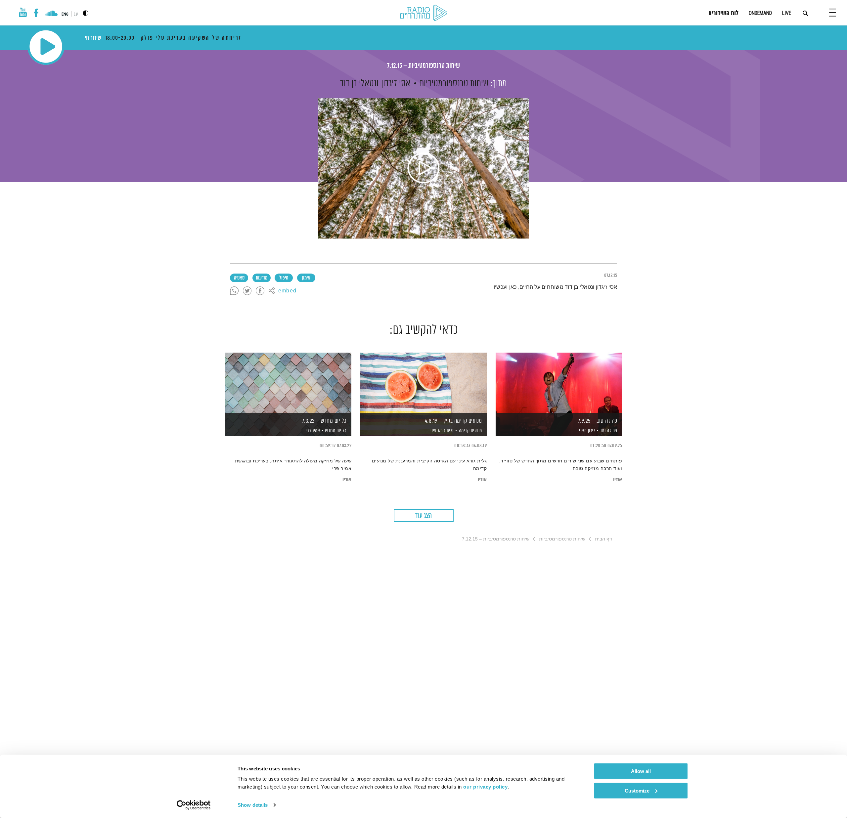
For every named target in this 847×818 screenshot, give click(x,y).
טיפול (283, 278)
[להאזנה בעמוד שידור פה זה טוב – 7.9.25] (559, 383)
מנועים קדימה (470, 431)
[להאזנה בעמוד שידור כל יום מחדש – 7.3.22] (288, 383)
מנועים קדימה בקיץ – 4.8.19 (453, 421)
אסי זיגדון (395, 83)
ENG (65, 14)
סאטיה (239, 278)
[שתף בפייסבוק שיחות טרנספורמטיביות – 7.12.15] (260, 291)
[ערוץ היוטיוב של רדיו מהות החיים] (23, 12)
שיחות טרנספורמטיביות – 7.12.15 (423, 66)
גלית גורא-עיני (441, 431)
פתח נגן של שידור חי (45, 46)
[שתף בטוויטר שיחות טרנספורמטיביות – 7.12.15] (247, 291)
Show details (253, 805)
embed (287, 291)
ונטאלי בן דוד (359, 83)
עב (76, 14)
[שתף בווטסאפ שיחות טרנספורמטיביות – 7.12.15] (234, 291)
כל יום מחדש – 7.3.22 (324, 421)
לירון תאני (586, 431)
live (786, 13)
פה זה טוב (608, 431)
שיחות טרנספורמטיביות (454, 83)
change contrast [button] (85, 13)
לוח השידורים (723, 14)
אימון (306, 278)
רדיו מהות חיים (423, 13)
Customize (637, 790)
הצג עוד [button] (423, 516)
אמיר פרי (312, 431)
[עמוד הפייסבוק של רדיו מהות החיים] (36, 13)
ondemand (760, 13)
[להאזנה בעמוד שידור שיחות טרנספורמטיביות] (423, 168)
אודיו (617, 480)
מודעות (261, 278)
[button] (832, 13)
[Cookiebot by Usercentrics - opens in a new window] (194, 805)
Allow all (641, 771)
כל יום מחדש (336, 431)
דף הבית (603, 538)
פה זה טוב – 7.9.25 (597, 421)
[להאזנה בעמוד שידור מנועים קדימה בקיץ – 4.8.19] (423, 383)
